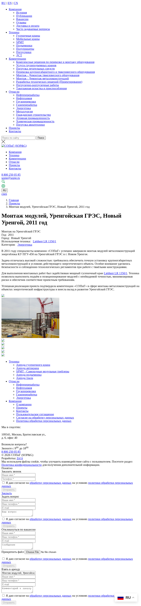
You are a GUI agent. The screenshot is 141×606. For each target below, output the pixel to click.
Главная (14, 200)
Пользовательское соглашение (35, 414)
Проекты (14, 128)
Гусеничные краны (28, 35)
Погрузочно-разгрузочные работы (37, 85)
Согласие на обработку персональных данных (45, 417)
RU (3, 3)
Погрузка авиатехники (30, 124)
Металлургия (24, 111)
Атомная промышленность (33, 118)
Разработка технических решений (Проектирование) (49, 81)
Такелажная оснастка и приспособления (41, 88)
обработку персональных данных (50, 482)
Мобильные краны (28, 38)
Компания (15, 9)
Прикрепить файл (12, 551)
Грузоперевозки (26, 101)
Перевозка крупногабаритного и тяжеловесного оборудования (55, 71)
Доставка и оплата (27, 25)
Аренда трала (24, 378)
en (5, 193)
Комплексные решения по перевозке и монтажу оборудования (55, 62)
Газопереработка (26, 104)
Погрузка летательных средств (35, 68)
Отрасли (14, 91)
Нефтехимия (24, 98)
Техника (14, 32)
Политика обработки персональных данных (43, 420)
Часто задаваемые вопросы (33, 29)
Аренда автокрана (27, 368)
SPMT (20, 42)
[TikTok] (2, 431)
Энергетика (23, 108)
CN (16, 3)
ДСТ (19, 55)
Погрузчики (23, 52)
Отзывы (21, 22)
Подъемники (24, 45)
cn (2, 193)
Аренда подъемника (28, 374)
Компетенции (17, 58)
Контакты (15, 131)
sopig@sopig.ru (10, 178)
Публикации (24, 15)
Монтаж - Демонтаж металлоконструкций (42, 78)
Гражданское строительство (33, 114)
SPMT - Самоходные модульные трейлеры (42, 371)
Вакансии (22, 19)
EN (10, 3)
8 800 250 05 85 (11, 174)
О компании (24, 404)
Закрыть (6, 493)
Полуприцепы (25, 48)
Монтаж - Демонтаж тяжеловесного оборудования (47, 75)
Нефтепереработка (27, 95)
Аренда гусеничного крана (33, 364)
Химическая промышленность (35, 121)
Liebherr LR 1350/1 (44, 241)
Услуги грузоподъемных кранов (36, 65)
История (21, 12)
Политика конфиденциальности (21, 464)
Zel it (20, 458)
